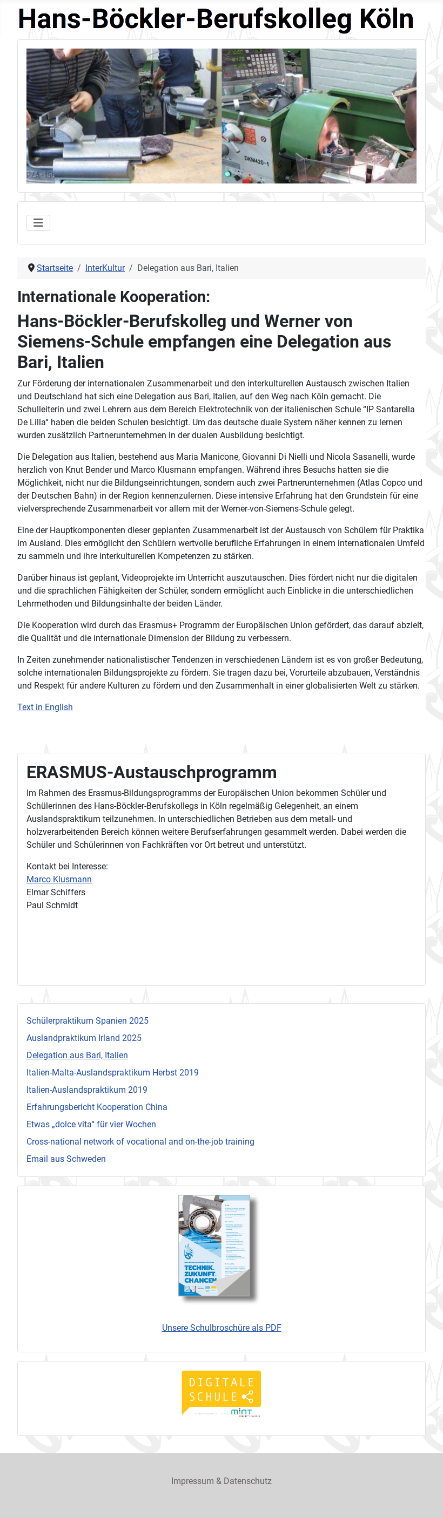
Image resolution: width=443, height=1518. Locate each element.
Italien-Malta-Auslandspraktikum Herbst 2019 (112, 1072)
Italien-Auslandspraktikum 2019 (86, 1090)
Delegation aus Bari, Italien (77, 1055)
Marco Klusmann (59, 879)
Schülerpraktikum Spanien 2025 (87, 1021)
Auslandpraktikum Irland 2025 (84, 1038)
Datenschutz (248, 1481)
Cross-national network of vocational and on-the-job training (140, 1141)
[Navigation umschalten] (38, 223)
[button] (383, 116)
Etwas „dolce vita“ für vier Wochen (91, 1124)
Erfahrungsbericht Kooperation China (96, 1107)
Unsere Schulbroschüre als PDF (221, 1328)
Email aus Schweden (66, 1159)
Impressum (192, 1481)
